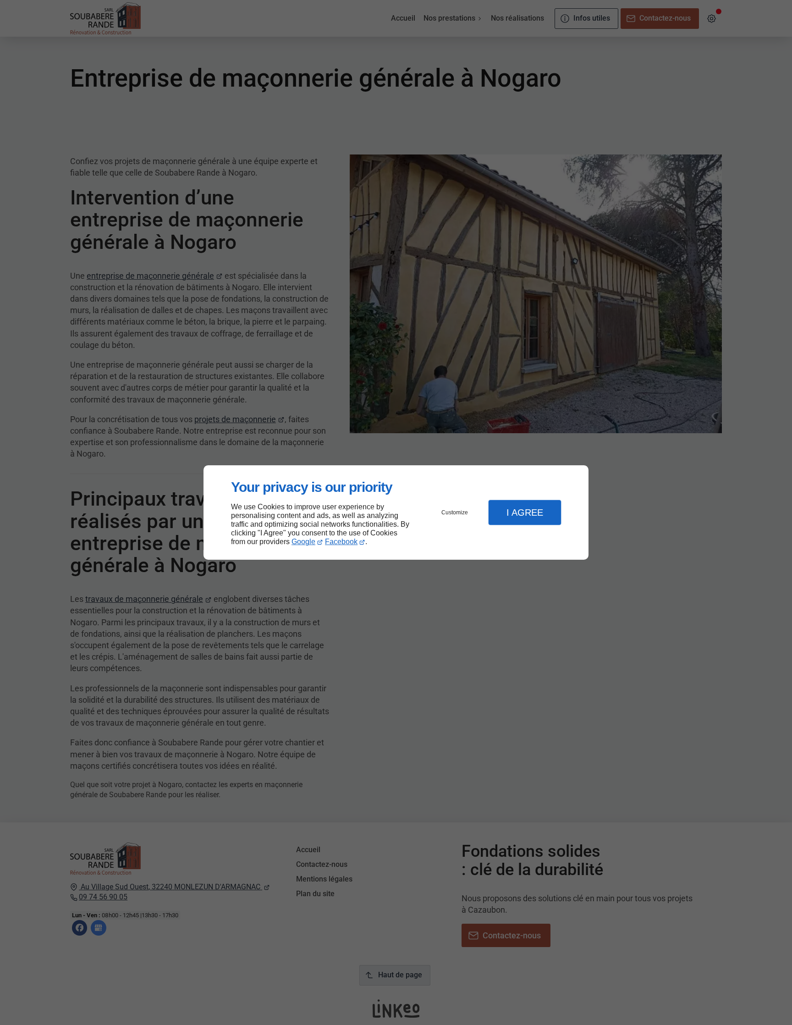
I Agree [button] (524, 512)
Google (303, 542)
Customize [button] (454, 512)
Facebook (341, 542)
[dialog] (396, 512)
